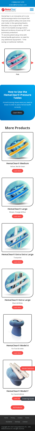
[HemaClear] (8, 10)
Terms (27, 418)
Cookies (20, 418)
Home (6, 418)
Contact (25, 422)
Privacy (13, 418)
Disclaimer (9, 422)
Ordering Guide (28, 399)
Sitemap (17, 422)
